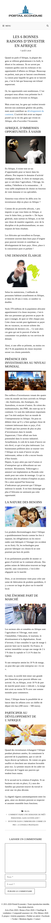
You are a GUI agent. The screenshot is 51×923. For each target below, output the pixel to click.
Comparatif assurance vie (22, 913)
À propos (5, 916)
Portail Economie (19, 904)
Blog (27, 811)
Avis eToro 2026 (11, 910)
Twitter (15, 919)
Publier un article (33, 916)
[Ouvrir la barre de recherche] (47, 26)
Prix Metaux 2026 (41, 913)
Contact (37, 919)
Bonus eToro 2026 (27, 910)
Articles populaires (18, 916)
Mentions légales (25, 919)
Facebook (46, 916)
